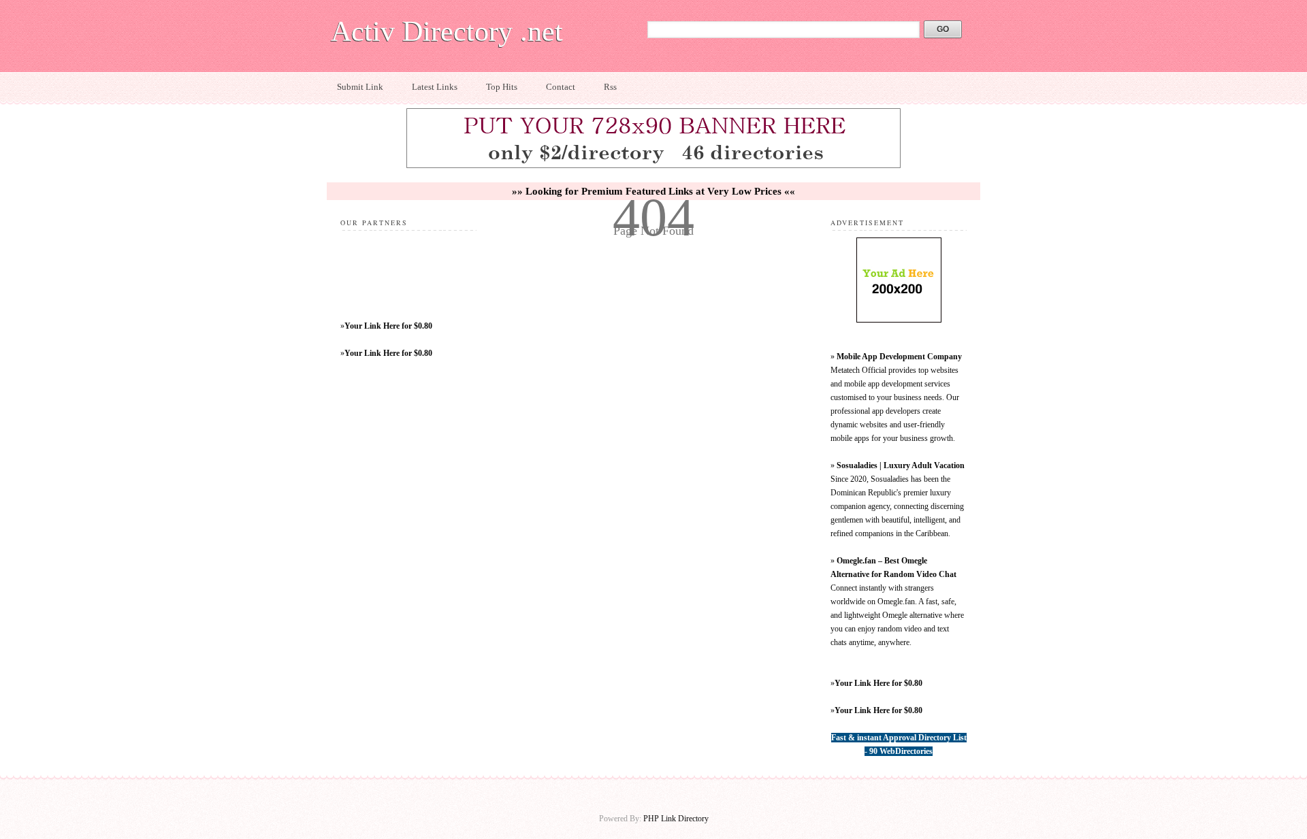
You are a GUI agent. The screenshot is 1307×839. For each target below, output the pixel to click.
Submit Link (360, 87)
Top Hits (501, 87)
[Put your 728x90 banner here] (653, 166)
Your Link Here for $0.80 (388, 326)
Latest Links (434, 87)
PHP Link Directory (676, 818)
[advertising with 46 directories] (898, 320)
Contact (560, 87)
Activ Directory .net (447, 31)
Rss (610, 87)
